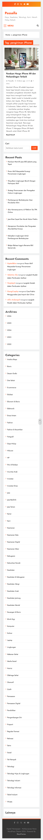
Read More (10, 135)
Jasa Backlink (11, 500)
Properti (10, 724)
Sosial (9, 752)
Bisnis (9, 366)
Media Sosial (11, 661)
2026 (9, 316)
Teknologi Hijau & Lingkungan (18, 773)
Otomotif (10, 682)
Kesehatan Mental (13, 605)
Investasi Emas (12, 486)
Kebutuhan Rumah (13, 563)
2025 (9, 323)
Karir (9, 521)
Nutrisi (9, 668)
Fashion (10, 422)
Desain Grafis (12, 373)
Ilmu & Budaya (12, 464)
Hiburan (10, 450)
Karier (9, 514)
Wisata (9, 801)
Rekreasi (10, 738)
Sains (9, 745)
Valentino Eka (12, 274)
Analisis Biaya (12, 359)
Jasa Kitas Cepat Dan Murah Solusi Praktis (22, 219)
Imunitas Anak (12, 472)
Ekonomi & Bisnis (13, 401)
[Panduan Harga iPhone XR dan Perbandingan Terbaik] (21, 59)
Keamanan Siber (13, 549)
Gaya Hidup (11, 443)
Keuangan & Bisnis (14, 612)
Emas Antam (11, 415)
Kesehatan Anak (13, 591)
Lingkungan (11, 647)
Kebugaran (11, 556)
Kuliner (9, 633)
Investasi (10, 478)
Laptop (9, 640)
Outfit (9, 689)
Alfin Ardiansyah (13, 299)
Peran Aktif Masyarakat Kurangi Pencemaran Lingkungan (19, 172)
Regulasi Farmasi (13, 731)
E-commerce (11, 387)
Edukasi (10, 394)
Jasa (8, 493)
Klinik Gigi (11, 619)
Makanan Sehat (12, 654)
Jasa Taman (11, 507)
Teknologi (10, 68)
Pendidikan (11, 710)
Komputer (10, 626)
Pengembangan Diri (14, 717)
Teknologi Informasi (14, 787)
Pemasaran (11, 696)
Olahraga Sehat (12, 675)
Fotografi (10, 436)
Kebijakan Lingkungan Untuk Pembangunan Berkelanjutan (18, 237)
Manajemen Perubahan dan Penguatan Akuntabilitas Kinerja (22, 227)
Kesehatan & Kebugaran (16, 577)
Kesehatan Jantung (14, 598)
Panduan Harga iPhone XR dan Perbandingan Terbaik (21, 75)
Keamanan (11, 528)
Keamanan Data (12, 535)
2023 (9, 337)
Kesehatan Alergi (13, 584)
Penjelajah (11, 283)
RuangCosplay (12, 291)
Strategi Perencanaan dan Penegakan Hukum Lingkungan (21, 191)
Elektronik (10, 408)
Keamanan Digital (13, 542)
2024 (9, 330)
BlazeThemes (21, 834)
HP (8, 457)
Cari (7, 143)
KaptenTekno (12, 263)
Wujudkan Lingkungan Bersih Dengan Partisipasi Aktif (21, 182)
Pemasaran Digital (13, 703)
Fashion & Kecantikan (15, 429)
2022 (9, 344)
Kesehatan (11, 570)
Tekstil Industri (12, 794)
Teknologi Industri (13, 780)
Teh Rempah (11, 759)
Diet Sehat (11, 380)
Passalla (11, 13)
